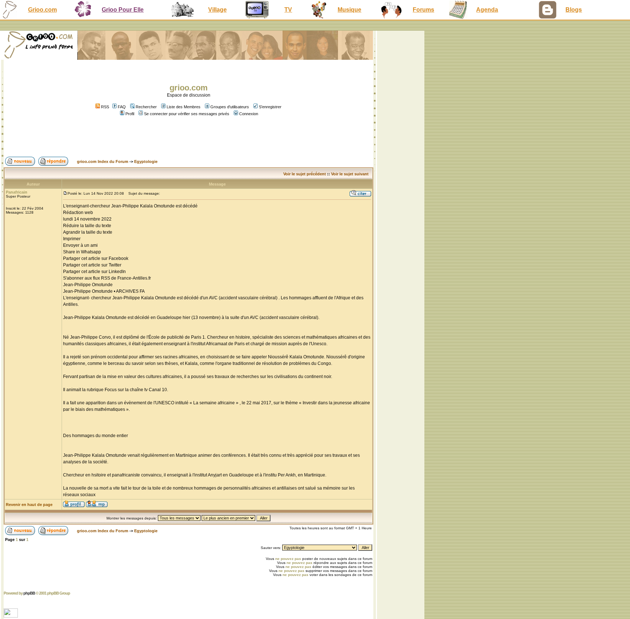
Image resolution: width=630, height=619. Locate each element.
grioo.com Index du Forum (102, 161)
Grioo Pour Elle (123, 10)
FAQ (122, 107)
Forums (423, 10)
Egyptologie (146, 161)
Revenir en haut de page (29, 504)
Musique (349, 10)
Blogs (573, 10)
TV (288, 10)
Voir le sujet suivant (350, 174)
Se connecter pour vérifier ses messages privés (186, 114)
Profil (129, 114)
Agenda (487, 10)
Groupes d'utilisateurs (229, 107)
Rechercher (146, 107)
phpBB (29, 593)
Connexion (248, 114)
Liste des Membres (184, 107)
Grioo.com (42, 10)
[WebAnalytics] (11, 615)
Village (217, 10)
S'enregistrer (270, 107)
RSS (104, 107)
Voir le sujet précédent (304, 174)
